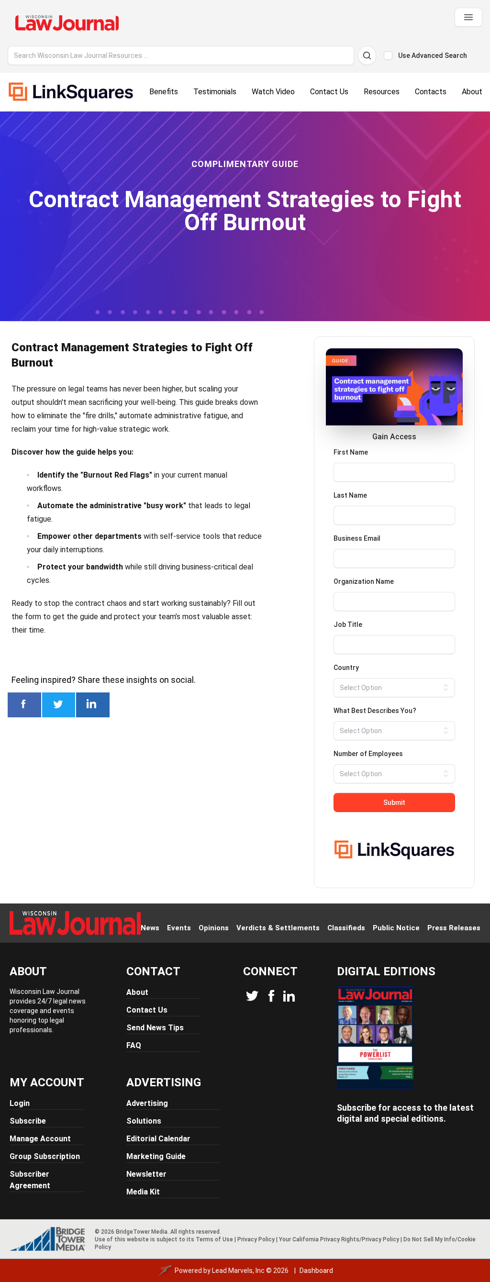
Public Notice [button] (396, 928)
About (137, 992)
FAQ (133, 1045)
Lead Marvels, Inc (238, 1270)
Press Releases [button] (453, 928)
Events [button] (179, 928)
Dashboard (316, 1270)
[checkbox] (388, 55)
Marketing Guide (156, 1156)
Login (20, 1103)
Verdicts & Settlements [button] (278, 928)
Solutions (143, 1121)
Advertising (147, 1103)
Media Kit (143, 1191)
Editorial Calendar (158, 1138)
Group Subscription (45, 1156)
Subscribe (28, 1121)
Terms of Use (214, 1239)
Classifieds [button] (346, 928)
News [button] (150, 928)
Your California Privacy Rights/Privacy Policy (339, 1239)
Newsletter (146, 1174)
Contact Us (146, 1009)
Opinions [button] (214, 928)
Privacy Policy (256, 1239)
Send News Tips (155, 1027)
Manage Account (40, 1138)
